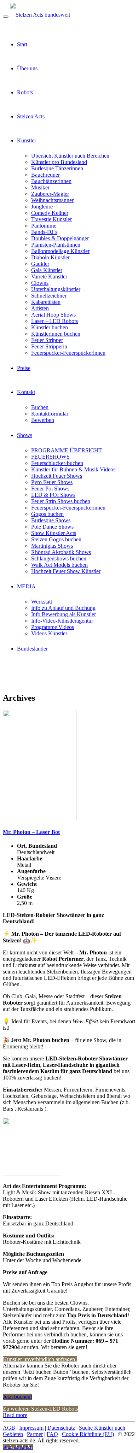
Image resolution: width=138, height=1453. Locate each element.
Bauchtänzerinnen (51, 181)
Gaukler (40, 264)
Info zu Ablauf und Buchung (63, 608)
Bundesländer (32, 649)
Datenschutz (61, 1428)
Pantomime (43, 226)
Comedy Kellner (49, 213)
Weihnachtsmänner (52, 200)
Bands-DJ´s (44, 232)
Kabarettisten (46, 302)
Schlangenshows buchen (58, 558)
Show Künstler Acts (53, 533)
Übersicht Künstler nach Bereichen (70, 156)
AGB (9, 1428)
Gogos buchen (47, 514)
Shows (24, 435)
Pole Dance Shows (52, 527)
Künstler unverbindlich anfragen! (40, 1359)
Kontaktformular (49, 414)
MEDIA (26, 586)
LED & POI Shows (53, 495)
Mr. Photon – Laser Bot (31, 832)
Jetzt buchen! (17, 1397)
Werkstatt (41, 602)
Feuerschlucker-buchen (57, 463)
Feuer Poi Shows (50, 489)
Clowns (39, 283)
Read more (15, 1415)
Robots (25, 92)
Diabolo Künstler (50, 257)
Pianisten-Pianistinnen (55, 245)
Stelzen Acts (31, 116)
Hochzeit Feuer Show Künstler (65, 571)
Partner (35, 1434)
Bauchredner (45, 175)
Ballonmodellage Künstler (60, 251)
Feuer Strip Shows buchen (60, 501)
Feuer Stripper (47, 340)
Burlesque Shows (50, 520)
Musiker (40, 187)
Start (22, 44)
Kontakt (26, 392)
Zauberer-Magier (50, 194)
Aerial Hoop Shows (53, 315)
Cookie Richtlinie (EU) (88, 1434)
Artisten (40, 308)
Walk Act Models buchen (59, 565)
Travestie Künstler (51, 219)
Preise (23, 368)
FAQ (52, 1434)
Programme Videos (52, 627)
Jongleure (42, 207)
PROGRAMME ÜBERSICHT (66, 450)
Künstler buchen (49, 327)
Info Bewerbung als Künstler (63, 614)
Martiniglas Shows (52, 546)
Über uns (27, 68)
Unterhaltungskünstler (55, 289)
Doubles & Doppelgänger (60, 238)
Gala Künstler (46, 270)
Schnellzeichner (49, 296)
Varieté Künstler (49, 276)
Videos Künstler (49, 633)
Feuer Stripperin (49, 346)
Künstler (26, 140)
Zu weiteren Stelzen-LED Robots (40, 1409)
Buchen (39, 407)
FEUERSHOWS (50, 457)
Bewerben (42, 420)
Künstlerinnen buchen (55, 334)
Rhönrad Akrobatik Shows (61, 552)
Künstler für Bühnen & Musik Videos (73, 469)
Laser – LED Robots (54, 321)
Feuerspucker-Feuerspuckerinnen (68, 353)
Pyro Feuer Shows (52, 482)
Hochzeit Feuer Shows (56, 476)
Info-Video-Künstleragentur (62, 621)
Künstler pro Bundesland (59, 162)
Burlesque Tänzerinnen (57, 168)
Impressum (31, 1428)
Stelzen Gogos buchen (56, 539)
